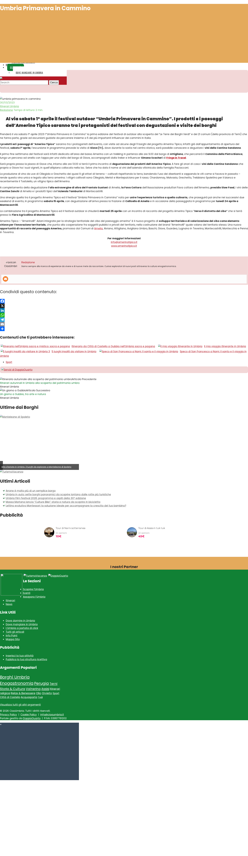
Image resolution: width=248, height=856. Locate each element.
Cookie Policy (29, 714)
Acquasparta (29, 697)
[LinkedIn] (124, 310)
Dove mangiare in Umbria (22, 624)
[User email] (5, 279)
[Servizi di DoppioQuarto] (16, 369)
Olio (38, 693)
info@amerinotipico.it (124, 242)
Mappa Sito (13, 639)
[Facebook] (124, 301)
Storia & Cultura (12, 689)
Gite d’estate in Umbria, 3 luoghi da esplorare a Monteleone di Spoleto (36, 466)
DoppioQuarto (31, 718)
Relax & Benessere (23, 693)
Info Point (11, 635)
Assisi (45, 689)
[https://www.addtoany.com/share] (124, 328)
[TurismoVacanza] (11, 471)
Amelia (98, 228)
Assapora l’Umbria (34, 596)
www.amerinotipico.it (124, 246)
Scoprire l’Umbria (33, 589)
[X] (124, 305)
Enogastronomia (16, 683)
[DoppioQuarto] (58, 576)
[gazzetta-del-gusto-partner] (11, 594)
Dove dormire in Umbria (20, 620)
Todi (40, 697)
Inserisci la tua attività (19, 655)
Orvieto (47, 693)
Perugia (41, 683)
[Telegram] (124, 319)
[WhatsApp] (124, 315)
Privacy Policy (8, 714)
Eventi (26, 593)
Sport (9, 362)
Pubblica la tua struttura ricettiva (26, 659)
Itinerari (10, 600)
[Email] (124, 324)
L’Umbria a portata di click (22, 628)
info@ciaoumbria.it (52, 714)
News (9, 604)
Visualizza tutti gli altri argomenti (20, 704)
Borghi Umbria (15, 677)
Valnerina (33, 689)
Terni (53, 683)
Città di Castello (10, 697)
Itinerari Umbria (9, 106)
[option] (39, 442)
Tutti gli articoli (15, 632)
